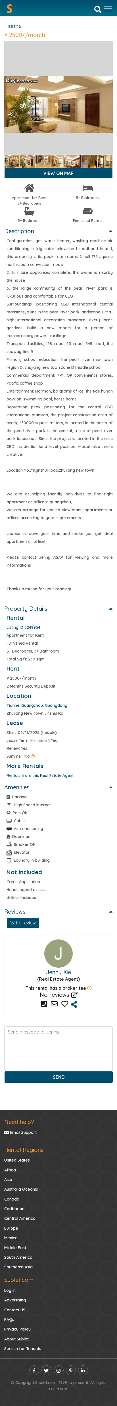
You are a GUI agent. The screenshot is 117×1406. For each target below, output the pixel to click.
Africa (10, 1170)
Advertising (15, 1300)
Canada (11, 1199)
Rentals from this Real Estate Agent (40, 775)
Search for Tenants (22, 1348)
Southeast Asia (18, 1266)
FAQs (9, 1319)
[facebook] (34, 1370)
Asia (8, 1179)
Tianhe (13, 25)
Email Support (23, 1132)
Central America (19, 1218)
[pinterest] (71, 1370)
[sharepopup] (74, 1004)
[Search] (97, 9)
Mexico (11, 1237)
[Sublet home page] (9, 8)
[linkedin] (83, 1370)
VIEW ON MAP (58, 173)
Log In (10, 1290)
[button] (12, 104)
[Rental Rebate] (89, 988)
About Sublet (16, 1339)
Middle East (15, 1247)
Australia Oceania (21, 1189)
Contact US (14, 1309)
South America (18, 1257)
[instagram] (59, 1370)
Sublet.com (19, 1279)
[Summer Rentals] (33, 756)
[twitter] (46, 1370)
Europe (11, 1228)
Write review (23, 923)
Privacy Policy (17, 1329)
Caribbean (14, 1208)
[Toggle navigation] (108, 9)
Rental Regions (23, 1149)
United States (17, 1160)
